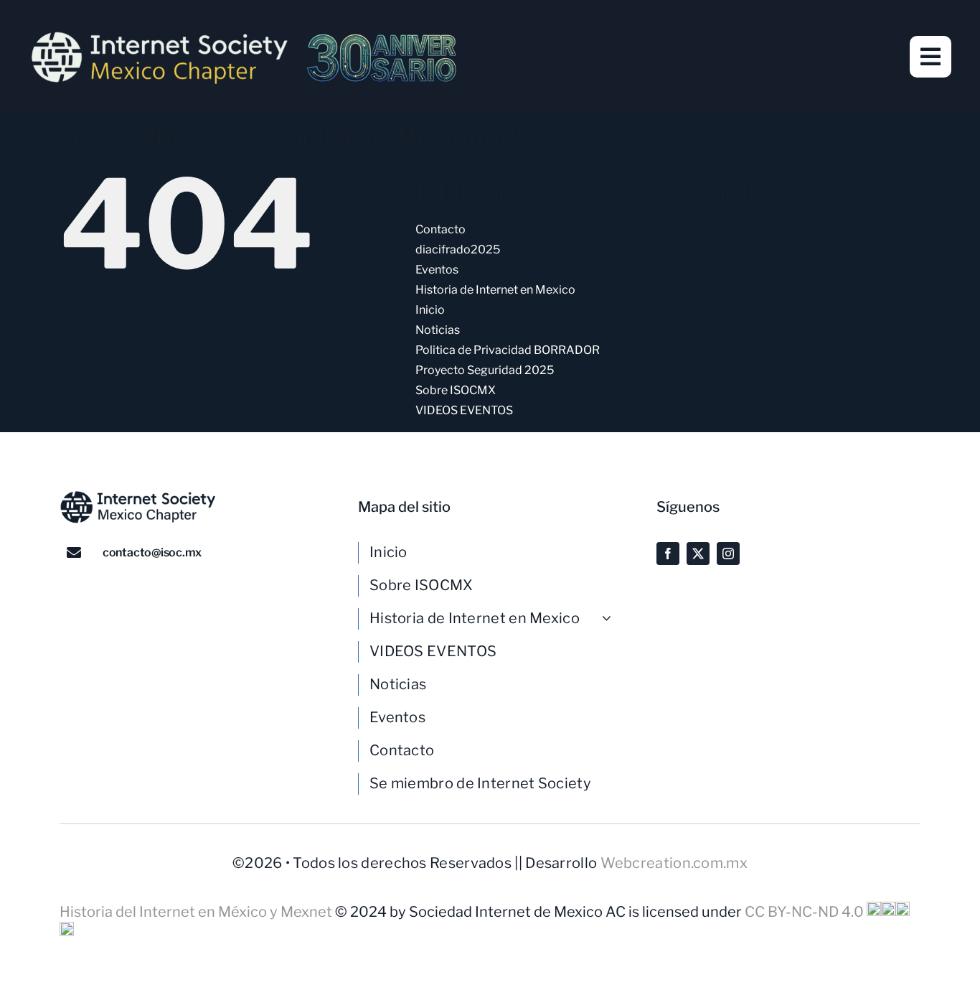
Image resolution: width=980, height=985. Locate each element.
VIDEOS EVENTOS (464, 410)
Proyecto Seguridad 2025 (484, 370)
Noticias (437, 330)
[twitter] (698, 553)
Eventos (436, 269)
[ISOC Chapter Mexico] (244, 36)
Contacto (440, 229)
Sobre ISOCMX (455, 390)
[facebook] (667, 553)
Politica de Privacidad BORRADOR (507, 350)
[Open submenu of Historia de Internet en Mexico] (612, 618)
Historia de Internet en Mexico (495, 290)
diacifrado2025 (457, 249)
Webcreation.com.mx (674, 863)
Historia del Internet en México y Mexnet (197, 911)
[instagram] (728, 553)
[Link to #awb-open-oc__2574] (930, 57)
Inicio (430, 310)
